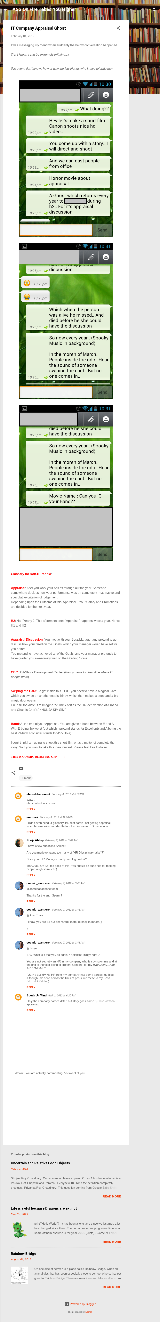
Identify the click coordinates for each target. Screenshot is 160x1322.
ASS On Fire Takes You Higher (44, 9)
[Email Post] (21, 770)
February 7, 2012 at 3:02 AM (61, 840)
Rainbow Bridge (23, 1254)
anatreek (32, 817)
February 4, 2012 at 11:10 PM (56, 817)
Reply (31, 809)
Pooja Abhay (35, 840)
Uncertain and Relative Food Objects (40, 1163)
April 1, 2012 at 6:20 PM (62, 995)
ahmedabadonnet (38, 794)
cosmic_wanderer (39, 883)
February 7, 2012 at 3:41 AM (68, 909)
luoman (88, 1312)
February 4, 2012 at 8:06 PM (68, 794)
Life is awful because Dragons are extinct (44, 1208)
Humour (25, 778)
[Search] (154, 11)
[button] (118, 29)
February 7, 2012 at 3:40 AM (68, 883)
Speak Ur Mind (37, 995)
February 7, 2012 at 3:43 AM (68, 942)
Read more (112, 1196)
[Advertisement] (144, 78)
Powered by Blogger (82, 1304)
